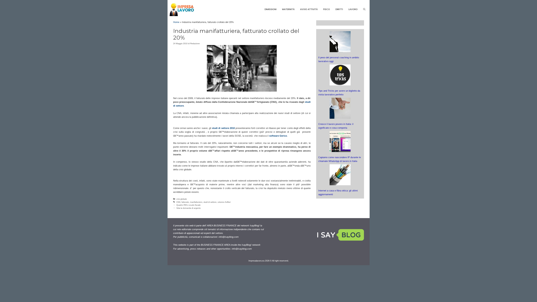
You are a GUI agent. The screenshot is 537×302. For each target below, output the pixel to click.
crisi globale (181, 199)
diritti (339, 9)
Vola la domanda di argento (188, 208)
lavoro (353, 9)
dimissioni (270, 9)
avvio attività (309, 9)
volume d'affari (224, 202)
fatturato (185, 202)
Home (176, 22)
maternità (288, 9)
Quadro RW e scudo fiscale (188, 205)
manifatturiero (196, 202)
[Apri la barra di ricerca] (364, 9)
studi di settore (209, 202)
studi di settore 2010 (223, 128)
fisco (326, 9)
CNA (178, 202)
